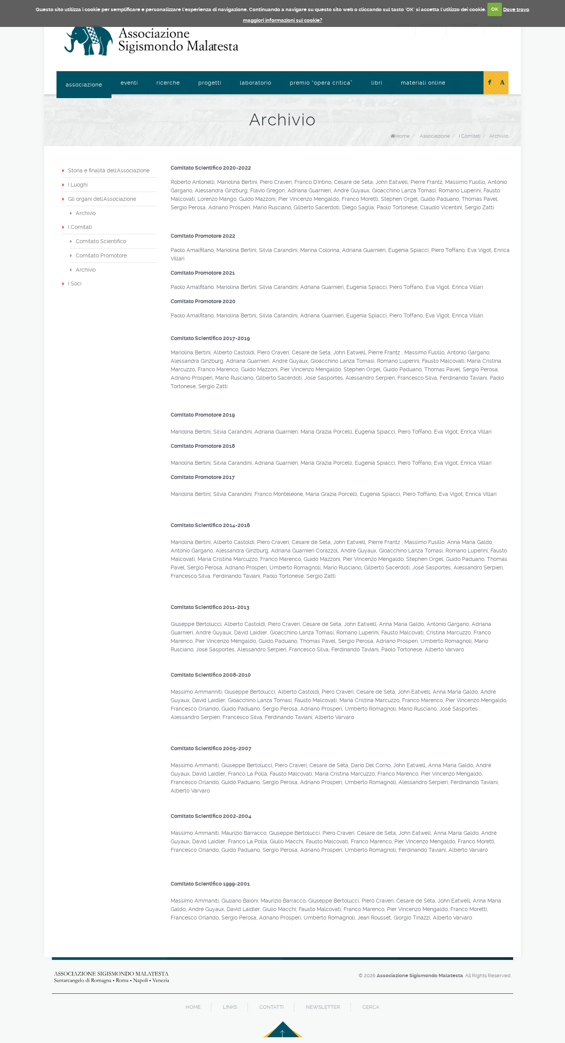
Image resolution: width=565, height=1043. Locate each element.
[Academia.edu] (502, 82)
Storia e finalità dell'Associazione (109, 170)
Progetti (209, 83)
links (230, 1007)
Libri (376, 83)
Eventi (129, 83)
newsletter (323, 1007)
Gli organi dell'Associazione (102, 199)
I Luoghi (78, 185)
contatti (271, 1007)
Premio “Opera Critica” (321, 83)
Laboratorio (255, 83)
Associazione (84, 85)
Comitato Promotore (101, 255)
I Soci (74, 283)
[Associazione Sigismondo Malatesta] (151, 40)
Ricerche (168, 83)
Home (402, 136)
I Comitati (80, 227)
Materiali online (423, 83)
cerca (370, 1007)
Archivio (498, 136)
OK (495, 9)
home (193, 1007)
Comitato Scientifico (101, 241)
